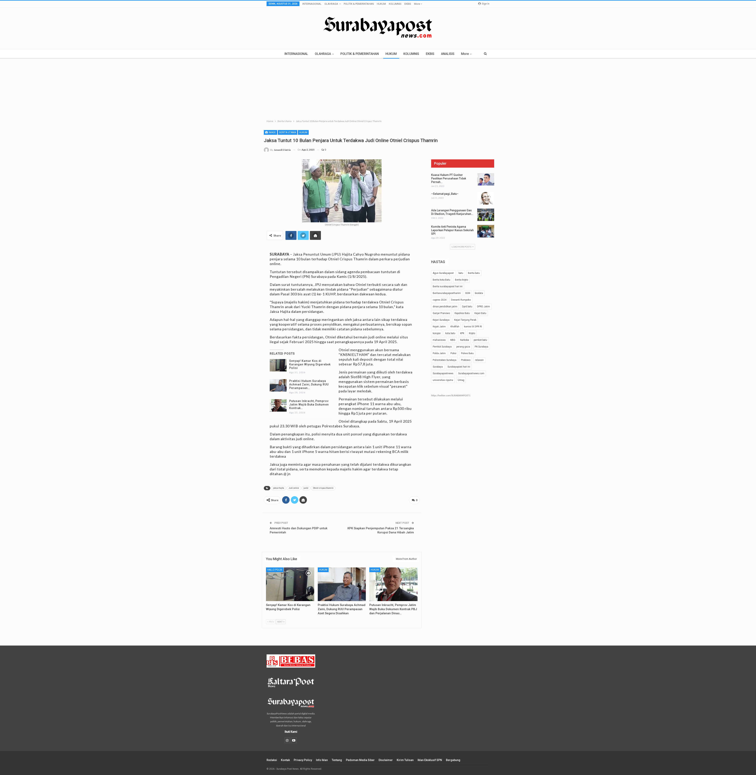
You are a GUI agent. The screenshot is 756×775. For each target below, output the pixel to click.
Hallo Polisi (274, 569)
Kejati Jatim (439, 326)
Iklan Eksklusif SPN (430, 760)
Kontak (285, 760)
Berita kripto (461, 279)
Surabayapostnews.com (471, 373)
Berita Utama (287, 132)
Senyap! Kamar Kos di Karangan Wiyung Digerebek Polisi (310, 364)
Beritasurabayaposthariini (447, 293)
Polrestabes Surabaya (444, 360)
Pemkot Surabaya (442, 346)
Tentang (337, 760)
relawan (479, 360)
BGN (467, 293)
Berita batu (474, 273)
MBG (452, 340)
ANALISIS (447, 54)
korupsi (437, 333)
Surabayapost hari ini (458, 366)
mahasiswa (439, 340)
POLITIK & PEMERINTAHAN (359, 3)
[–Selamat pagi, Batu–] (485, 198)
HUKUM (381, 3)
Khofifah (454, 326)
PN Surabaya (481, 346)
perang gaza (463, 346)
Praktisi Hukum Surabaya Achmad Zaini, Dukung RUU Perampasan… (309, 384)
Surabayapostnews (443, 373)
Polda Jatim (439, 353)
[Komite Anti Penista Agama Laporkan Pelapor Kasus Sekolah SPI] (485, 231)
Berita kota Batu (441, 279)
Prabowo (465, 360)
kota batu (450, 333)
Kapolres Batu (462, 313)
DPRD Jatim (483, 306)
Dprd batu (467, 306)
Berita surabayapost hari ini (447, 286)
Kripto (472, 333)
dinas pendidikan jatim (445, 306)
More (417, 3)
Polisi (453, 353)
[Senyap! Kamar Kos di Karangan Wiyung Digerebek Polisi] (278, 365)
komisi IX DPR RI (473, 326)
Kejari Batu (480, 313)
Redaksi (272, 760)
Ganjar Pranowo (441, 313)
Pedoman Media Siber (360, 760)
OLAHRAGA (331, 3)
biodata (479, 293)
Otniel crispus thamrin (323, 488)
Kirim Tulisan (405, 760)
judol (306, 488)
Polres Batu (467, 353)
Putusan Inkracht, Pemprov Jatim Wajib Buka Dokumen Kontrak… (309, 404)
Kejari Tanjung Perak (465, 320)
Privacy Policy (303, 760)
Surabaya (438, 366)
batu (461, 273)
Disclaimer (386, 760)
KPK (462, 333)
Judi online (294, 488)
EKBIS (407, 3)
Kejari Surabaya (441, 320)
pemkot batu (480, 340)
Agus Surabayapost (443, 273)
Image (272, 132)
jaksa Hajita (278, 488)
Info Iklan (322, 760)
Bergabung (453, 760)
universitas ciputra (443, 380)
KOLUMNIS (395, 3)
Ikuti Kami (291, 731)
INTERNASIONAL (311, 3)
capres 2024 (439, 299)
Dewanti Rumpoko (461, 299)
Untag (461, 380)
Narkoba (464, 340)
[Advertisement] (378, 88)
